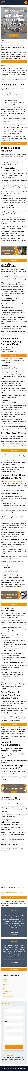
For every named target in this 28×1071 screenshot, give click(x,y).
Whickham (12, 892)
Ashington (5, 993)
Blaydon (6, 892)
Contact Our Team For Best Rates (14, 143)
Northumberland (7, 991)
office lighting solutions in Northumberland (13, 481)
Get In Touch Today (14, 61)
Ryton (2, 892)
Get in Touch (14, 355)
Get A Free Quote (14, 969)
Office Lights (8, 79)
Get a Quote (13, 35)
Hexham (5, 979)
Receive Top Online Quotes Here (14, 897)
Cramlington (6, 982)
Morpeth (5, 986)
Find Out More (14, 260)
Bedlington (5, 984)
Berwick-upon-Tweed (8, 995)
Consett (17, 892)
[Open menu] (25, 2)
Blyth (4, 988)
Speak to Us (14, 604)
